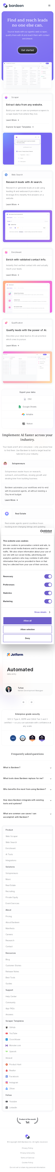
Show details (40, 612)
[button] (49, 6)
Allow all (27, 621)
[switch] (48, 585)
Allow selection (27, 629)
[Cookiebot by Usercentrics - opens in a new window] (40, 531)
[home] (13, 5)
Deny (27, 638)
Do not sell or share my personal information (27, 1167)
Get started (27, 50)
